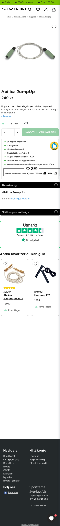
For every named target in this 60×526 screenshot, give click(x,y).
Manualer (8, 473)
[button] (54, 28)
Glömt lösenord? (38, 463)
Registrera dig (37, 459)
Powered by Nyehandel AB (30, 524)
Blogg (6, 466)
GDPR (6, 470)
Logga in (34, 456)
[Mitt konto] (46, 9)
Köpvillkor (8, 463)
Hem (9, 17)
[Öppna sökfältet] (30, 9)
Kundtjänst (9, 456)
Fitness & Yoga (20, 17)
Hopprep (32, 17)
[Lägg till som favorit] (38, 9)
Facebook (13, 492)
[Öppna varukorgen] (54, 9)
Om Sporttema (11, 459)
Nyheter (7, 477)
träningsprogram (20, 198)
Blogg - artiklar (11, 480)
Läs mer (7, 116)
